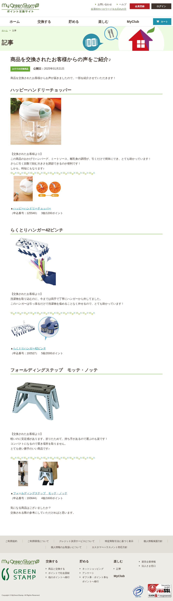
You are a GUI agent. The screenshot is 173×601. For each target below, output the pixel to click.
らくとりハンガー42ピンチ (29, 348)
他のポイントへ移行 (59, 577)
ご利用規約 (11, 541)
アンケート (88, 573)
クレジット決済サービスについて (77, 541)
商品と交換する (56, 568)
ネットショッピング (93, 568)
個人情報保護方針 (153, 541)
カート (164, 21)
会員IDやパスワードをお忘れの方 (108, 9)
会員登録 (139, 6)
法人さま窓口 (149, 566)
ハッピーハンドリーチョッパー (32, 208)
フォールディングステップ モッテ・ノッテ (40, 493)
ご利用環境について (38, 541)
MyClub (119, 576)
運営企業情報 (149, 561)
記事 (118, 568)
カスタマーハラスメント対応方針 (109, 547)
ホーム (5, 30)
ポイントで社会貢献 (59, 573)
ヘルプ (122, 4)
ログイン (161, 6)
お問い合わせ (105, 4)
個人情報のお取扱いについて (66, 547)
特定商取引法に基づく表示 (119, 541)
